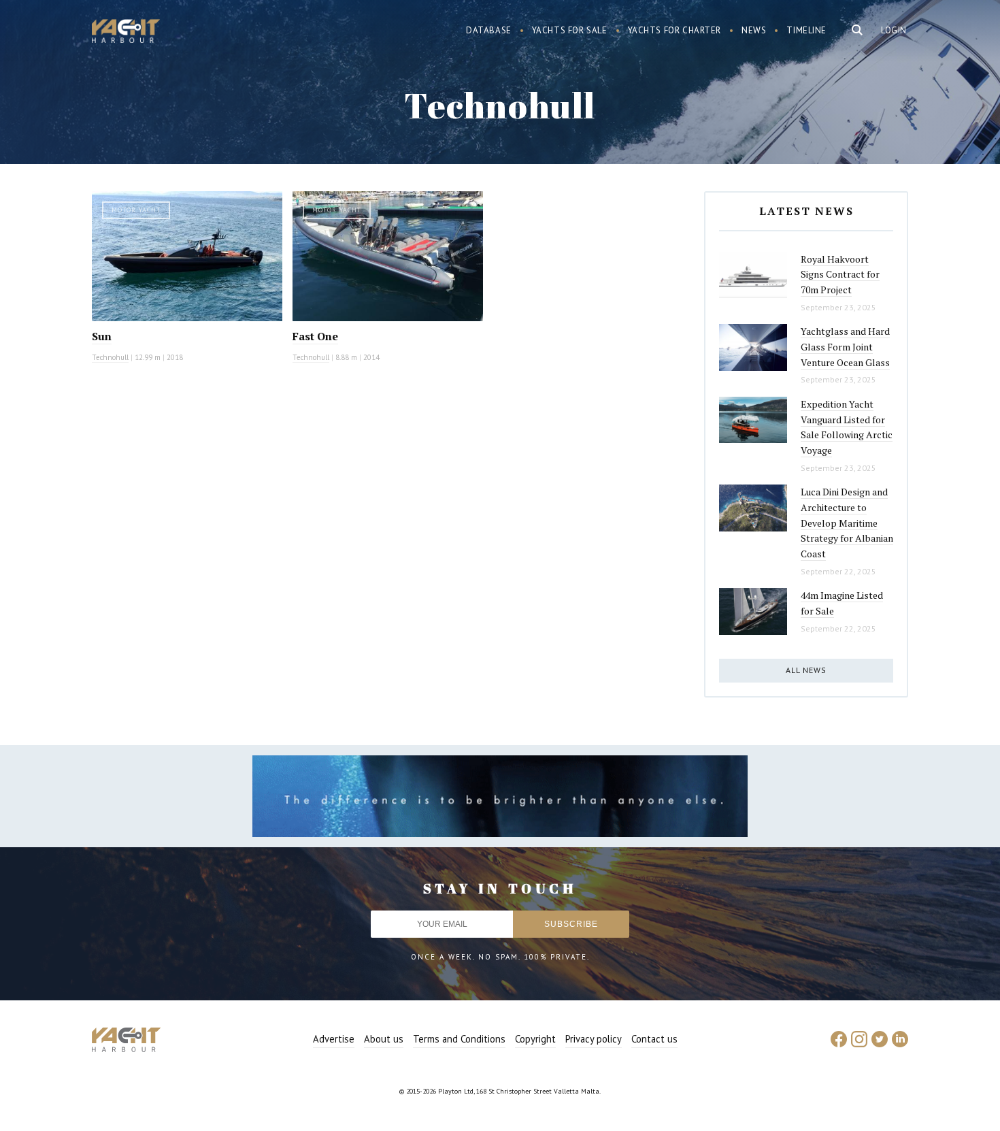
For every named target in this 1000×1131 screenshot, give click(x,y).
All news (806, 670)
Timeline (806, 30)
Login (894, 30)
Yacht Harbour (126, 32)
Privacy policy (593, 1038)
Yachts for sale (569, 30)
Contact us (654, 1038)
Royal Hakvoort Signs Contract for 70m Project (840, 274)
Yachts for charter (675, 30)
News (753, 30)
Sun (102, 336)
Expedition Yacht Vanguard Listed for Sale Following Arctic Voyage (847, 427)
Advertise (333, 1038)
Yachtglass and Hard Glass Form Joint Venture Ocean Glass (845, 346)
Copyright (535, 1038)
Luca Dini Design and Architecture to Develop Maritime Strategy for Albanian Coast (847, 522)
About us (383, 1038)
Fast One (315, 336)
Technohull (110, 357)
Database (489, 30)
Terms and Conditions (459, 1038)
